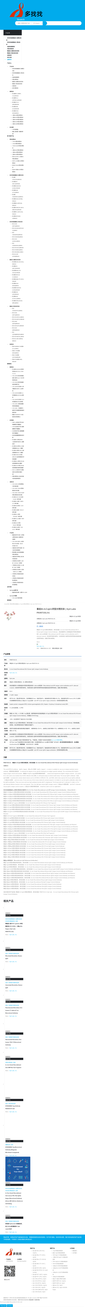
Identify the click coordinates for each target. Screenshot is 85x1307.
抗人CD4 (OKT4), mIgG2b (39, 1283)
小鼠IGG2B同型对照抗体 (17, 119)
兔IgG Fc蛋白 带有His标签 (59, 1278)
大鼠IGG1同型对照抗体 (17, 154)
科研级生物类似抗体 (13, 953)
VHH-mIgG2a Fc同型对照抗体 (60, 1261)
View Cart (3, 1305)
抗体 (61, 648)
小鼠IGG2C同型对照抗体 (17, 150)
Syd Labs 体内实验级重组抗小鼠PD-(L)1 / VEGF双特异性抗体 (18, 378)
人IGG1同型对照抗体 (16, 141)
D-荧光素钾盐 (15, 129)
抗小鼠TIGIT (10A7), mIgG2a (40, 1274)
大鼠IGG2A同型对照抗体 (17, 121)
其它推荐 (12, 127)
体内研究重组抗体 (10, 921)
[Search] (45, 23)
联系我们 (9, 600)
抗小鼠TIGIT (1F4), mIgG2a (39, 1276)
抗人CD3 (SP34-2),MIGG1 (18, 317)
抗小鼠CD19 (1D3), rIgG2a (39, 1268)
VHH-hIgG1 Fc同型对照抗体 (59, 1255)
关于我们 (75, 1253)
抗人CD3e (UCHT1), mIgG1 (39, 1278)
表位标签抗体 (12, 1103)
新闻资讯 (9, 363)
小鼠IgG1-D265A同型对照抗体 (60, 1265)
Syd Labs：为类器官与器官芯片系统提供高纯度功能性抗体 (18, 410)
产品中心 (9, 63)
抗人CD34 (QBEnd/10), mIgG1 (40, 1289)
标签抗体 (9, 55)
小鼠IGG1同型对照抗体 (17, 115)
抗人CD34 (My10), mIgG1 (39, 1291)
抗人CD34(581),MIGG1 (17, 249)
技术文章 (9, 57)
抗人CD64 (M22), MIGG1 (17, 252)
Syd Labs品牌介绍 (14, 590)
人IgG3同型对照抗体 (58, 1250)
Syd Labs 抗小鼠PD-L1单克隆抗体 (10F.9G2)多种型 (18, 395)
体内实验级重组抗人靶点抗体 (13, 43)
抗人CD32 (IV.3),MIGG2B (17, 247)
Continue (9, 1305)
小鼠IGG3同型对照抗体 (17, 152)
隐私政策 (31, 1299)
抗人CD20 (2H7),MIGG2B (18, 325)
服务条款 (37, 1299)
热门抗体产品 (10, 136)
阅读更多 (7, 913)
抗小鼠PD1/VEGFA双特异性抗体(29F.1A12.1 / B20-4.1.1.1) (18, 371)
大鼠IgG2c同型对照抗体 (58, 1276)
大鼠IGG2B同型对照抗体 (17, 124)
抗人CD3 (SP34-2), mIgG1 (39, 1281)
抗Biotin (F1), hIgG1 (58, 1285)
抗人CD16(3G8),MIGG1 (17, 236)
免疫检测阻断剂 (11, 46)
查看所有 (9, 59)
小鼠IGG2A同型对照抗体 (17, 117)
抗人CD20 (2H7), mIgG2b (39, 1287)
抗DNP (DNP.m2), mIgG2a (59, 1281)
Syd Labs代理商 (13, 595)
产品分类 (12, 66)
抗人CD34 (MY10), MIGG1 (18, 336)
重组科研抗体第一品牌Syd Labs (19, 592)
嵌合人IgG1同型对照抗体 (59, 1253)
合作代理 (9, 586)
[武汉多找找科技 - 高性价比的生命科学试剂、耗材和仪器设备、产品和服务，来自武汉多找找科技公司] (24, 9)
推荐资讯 (12, 367)
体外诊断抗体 (15, 88)
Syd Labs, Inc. (40, 646)
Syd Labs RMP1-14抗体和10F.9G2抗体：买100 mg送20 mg (18, 543)
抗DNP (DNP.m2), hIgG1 (59, 1283)
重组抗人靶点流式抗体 (12, 53)
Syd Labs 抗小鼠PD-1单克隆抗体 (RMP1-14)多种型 (18, 389)
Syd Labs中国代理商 (17, 598)
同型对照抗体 (10, 48)
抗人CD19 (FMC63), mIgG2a (40, 1285)
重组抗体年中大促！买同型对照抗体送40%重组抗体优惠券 (18, 537)
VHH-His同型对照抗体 (58, 1263)
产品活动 (12, 532)
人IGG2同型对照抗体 (16, 143)
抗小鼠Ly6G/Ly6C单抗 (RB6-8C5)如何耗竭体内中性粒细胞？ (18, 457)
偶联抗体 (7, 1144)
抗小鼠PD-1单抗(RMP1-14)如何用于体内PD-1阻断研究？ (18, 442)
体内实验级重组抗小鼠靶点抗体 (13, 39)
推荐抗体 (12, 91)
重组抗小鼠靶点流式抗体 (13, 51)
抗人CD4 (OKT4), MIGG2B (18, 319)
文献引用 (12, 482)
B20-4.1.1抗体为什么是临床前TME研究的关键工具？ (18, 472)
